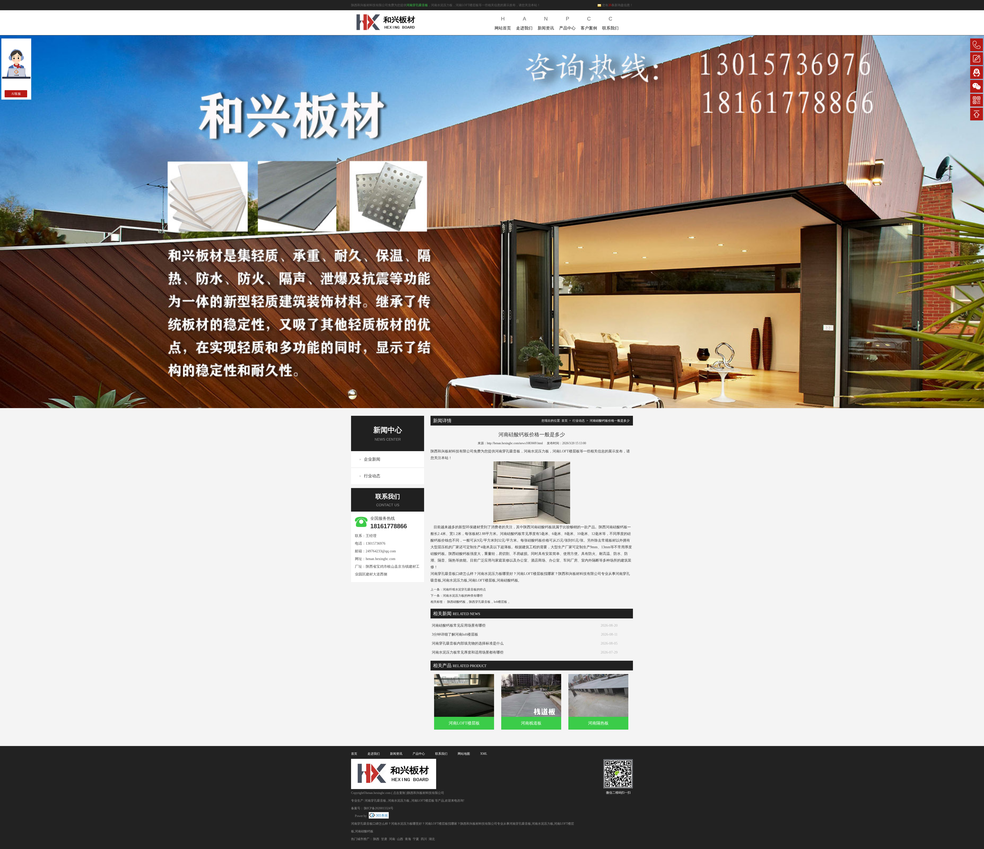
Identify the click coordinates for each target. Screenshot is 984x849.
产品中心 (567, 23)
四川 (424, 839)
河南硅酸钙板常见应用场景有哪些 (459, 625)
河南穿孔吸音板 (417, 5)
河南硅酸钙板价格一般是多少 (610, 420)
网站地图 (464, 753)
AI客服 (16, 94)
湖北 (432, 839)
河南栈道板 (531, 723)
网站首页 (503, 23)
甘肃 (384, 839)
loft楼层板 (500, 602)
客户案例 (589, 23)
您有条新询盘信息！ (617, 5)
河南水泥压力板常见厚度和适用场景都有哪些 (468, 652)
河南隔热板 (598, 723)
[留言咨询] (976, 58)
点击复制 (399, 793)
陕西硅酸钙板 (456, 602)
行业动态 (372, 476)
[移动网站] (976, 100)
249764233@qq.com (381, 551)
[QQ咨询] (976, 72)
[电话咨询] (976, 44)
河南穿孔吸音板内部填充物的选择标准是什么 (468, 643)
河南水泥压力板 (398, 800)
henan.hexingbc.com (380, 559)
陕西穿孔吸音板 (479, 602)
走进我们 (524, 23)
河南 (392, 839)
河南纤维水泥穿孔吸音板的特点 (464, 589)
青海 (408, 839)
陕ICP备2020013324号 (378, 808)
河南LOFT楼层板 (464, 723)
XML (483, 753)
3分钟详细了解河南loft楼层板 (455, 634)
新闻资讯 (546, 23)
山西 (400, 839)
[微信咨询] (976, 86)
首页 (564, 420)
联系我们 (610, 23)
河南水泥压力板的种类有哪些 (463, 595)
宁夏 (416, 839)
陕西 (376, 839)
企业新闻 (372, 459)
